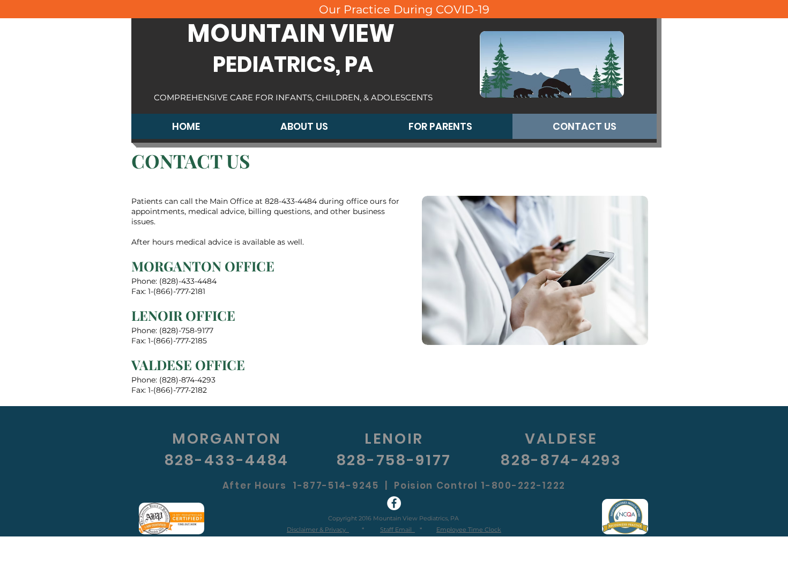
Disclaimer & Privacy (318, 529)
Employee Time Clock (468, 529)
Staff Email (397, 529)
